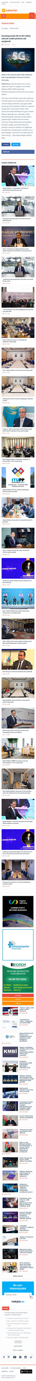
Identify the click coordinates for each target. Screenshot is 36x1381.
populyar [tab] (18, 999)
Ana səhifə (5, 28)
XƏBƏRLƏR (29, 2)
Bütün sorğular (18, 1350)
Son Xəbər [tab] (18, 995)
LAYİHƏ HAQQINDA (15, 2)
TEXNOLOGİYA (14, 28)
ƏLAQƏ (3, 4)
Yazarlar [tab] (18, 1003)
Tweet (17, 144)
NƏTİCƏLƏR (18, 1346)
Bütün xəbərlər (18, 1276)
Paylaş (6, 144)
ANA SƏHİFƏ (5, 2)
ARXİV (22, 2)
